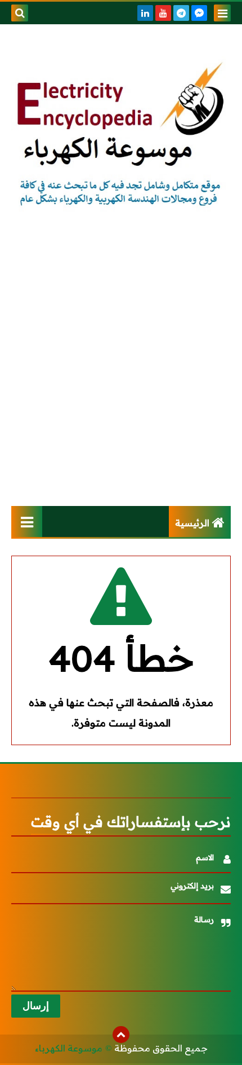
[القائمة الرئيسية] (26, 521)
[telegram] (181, 13)
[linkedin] (145, 13)
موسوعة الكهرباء (68, 1048)
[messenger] (199, 13)
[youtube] (163, 13)
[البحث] (19, 13)
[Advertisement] (121, 368)
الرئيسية (192, 523)
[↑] (121, 1034)
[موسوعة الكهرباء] (121, 135)
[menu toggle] (222, 13)
